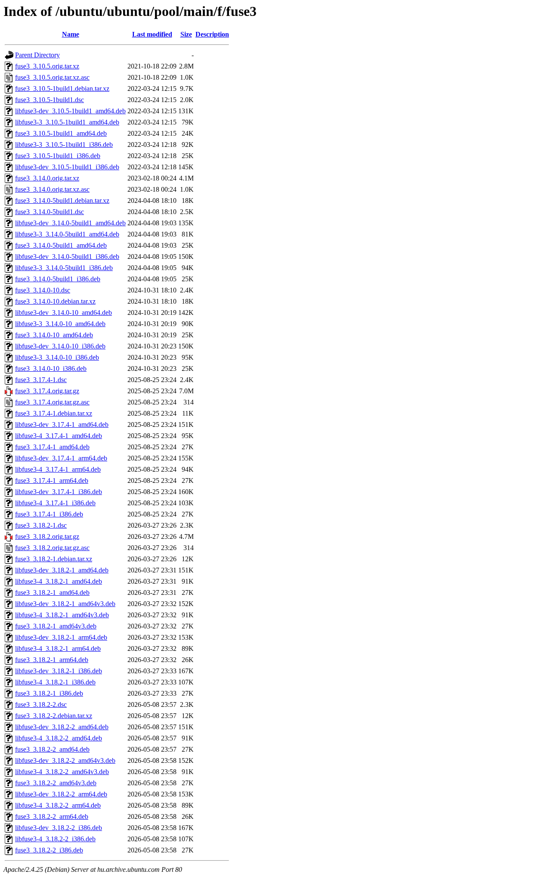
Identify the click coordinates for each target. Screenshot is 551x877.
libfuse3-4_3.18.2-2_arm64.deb (58, 805)
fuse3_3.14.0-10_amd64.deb (54, 335)
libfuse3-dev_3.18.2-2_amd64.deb (61, 727)
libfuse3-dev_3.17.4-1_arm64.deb (61, 458)
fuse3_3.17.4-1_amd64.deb (52, 447)
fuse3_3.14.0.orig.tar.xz (47, 178)
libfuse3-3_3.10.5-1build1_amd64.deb (67, 122)
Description (212, 34)
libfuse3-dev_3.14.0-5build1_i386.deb (67, 256)
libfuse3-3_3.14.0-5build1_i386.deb (64, 267)
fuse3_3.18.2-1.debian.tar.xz (53, 559)
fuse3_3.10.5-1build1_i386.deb (57, 155)
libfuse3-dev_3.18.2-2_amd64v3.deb (65, 760)
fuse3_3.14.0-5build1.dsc (49, 211)
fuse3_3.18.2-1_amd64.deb (52, 592)
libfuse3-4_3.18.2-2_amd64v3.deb (62, 771)
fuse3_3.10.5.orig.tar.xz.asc (52, 77)
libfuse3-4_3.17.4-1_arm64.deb (58, 469)
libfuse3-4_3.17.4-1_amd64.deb (58, 435)
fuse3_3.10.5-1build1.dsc (49, 99)
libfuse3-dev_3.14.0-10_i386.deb (60, 346)
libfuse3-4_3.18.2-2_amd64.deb (58, 738)
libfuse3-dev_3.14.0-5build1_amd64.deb (70, 223)
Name (70, 34)
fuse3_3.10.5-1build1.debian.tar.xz (62, 88)
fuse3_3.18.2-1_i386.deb (49, 693)
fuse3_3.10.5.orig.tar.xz (47, 66)
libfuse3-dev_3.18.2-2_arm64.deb (61, 794)
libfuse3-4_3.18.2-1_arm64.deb (58, 648)
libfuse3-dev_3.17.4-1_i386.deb (58, 491)
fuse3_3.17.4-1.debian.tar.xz (53, 413)
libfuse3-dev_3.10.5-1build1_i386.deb (67, 167)
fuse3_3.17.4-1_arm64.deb (51, 480)
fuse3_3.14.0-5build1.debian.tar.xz (62, 200)
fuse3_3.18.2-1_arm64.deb (51, 659)
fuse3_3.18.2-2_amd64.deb (52, 749)
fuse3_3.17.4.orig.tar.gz (47, 391)
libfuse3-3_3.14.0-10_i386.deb (57, 357)
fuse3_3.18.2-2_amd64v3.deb (55, 783)
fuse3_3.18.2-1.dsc (41, 525)
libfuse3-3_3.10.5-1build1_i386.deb (64, 144)
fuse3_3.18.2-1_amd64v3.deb (55, 626)
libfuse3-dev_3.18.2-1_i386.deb (58, 671)
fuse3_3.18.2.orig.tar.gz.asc (52, 547)
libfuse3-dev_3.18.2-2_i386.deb (58, 827)
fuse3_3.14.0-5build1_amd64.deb (61, 245)
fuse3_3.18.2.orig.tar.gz (47, 536)
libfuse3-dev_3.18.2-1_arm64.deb (61, 637)
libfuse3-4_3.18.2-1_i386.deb (55, 682)
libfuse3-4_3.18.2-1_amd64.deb (58, 581)
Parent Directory (37, 55)
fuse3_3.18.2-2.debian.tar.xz (53, 715)
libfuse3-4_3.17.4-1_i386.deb (55, 503)
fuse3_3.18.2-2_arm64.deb (51, 816)
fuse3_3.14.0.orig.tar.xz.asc (52, 189)
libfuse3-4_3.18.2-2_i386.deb (55, 839)
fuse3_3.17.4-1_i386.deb (49, 514)
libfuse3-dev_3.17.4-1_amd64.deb (61, 424)
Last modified (152, 34)
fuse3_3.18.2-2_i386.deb (49, 850)
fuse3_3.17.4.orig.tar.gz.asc (52, 402)
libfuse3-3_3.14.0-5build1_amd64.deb (67, 234)
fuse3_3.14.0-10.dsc (42, 290)
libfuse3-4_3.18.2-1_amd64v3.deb (62, 615)
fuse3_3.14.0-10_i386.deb (51, 368)
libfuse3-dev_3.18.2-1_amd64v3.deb (65, 603)
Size (186, 34)
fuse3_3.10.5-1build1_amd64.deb (61, 133)
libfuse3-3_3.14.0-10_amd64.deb (60, 323)
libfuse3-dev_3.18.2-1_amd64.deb (61, 570)
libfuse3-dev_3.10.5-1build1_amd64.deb (70, 111)
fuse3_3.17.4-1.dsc (41, 379)
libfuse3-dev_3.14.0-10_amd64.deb (63, 312)
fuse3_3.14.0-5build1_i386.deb (57, 279)
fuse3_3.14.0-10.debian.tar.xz (55, 301)
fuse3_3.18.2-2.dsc (41, 704)
